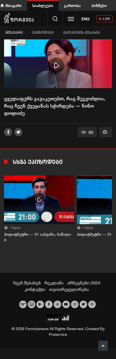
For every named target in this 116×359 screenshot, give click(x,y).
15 (23, 303)
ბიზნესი (99, 5)
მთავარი (13, 5)
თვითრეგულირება (69, 289)
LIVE (107, 19)
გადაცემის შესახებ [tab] (81, 32)
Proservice (58, 334)
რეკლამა (54, 282)
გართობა (72, 5)
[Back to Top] (103, 346)
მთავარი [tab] (14, 32)
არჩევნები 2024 (83, 282)
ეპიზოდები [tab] (43, 32)
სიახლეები (42, 5)
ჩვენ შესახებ (27, 282)
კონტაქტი (35, 289)
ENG (85, 19)
